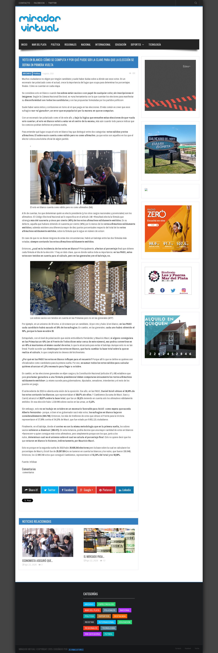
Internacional (103, 44)
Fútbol (108, 634)
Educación (120, 44)
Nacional (86, 44)
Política (55, 44)
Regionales (70, 44)
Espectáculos (106, 604)
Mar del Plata (39, 44)
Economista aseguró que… (37, 561)
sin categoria (92, 634)
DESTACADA (120, 616)
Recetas (89, 622)
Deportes (136, 44)
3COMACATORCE (76, 649)
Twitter (52, 3)
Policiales (109, 610)
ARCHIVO (27, 73)
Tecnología (155, 44)
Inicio (24, 44)
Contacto (24, 3)
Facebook (39, 3)
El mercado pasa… (94, 557)
